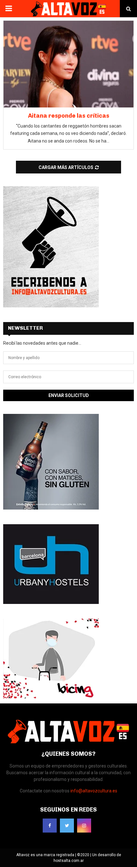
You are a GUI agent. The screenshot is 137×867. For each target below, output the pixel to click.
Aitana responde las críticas (68, 115)
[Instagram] (84, 826)
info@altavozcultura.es (93, 790)
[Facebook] (50, 826)
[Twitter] (67, 826)
